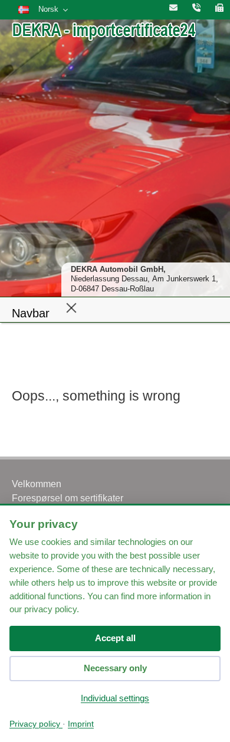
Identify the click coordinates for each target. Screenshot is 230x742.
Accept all (115, 638)
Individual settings (115, 698)
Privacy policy (36, 724)
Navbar (31, 313)
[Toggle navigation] (71, 307)
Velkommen (36, 484)
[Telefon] (196, 8)
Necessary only (115, 668)
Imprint (81, 724)
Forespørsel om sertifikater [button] (67, 498)
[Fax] (219, 8)
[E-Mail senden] (173, 8)
